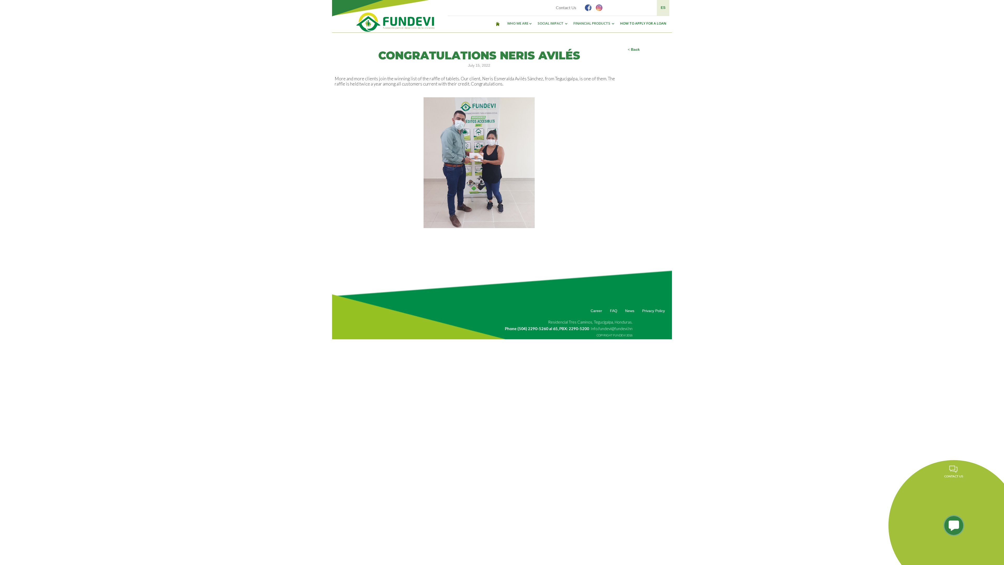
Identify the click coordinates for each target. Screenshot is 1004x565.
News (629, 311)
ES (663, 7)
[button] (518, 23)
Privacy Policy (653, 311)
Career (596, 311)
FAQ (613, 311)
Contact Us (566, 7)
